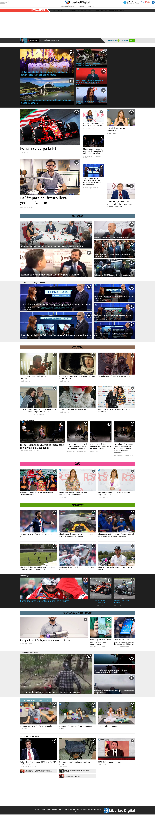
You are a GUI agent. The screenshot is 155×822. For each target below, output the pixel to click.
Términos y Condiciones (54, 809)
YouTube (148, 2)
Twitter (143, 2)
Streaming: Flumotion (90, 811)
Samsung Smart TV (81, 6)
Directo (133, 2)
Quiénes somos (40, 809)
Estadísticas (74, 809)
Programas (64, 6)
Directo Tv (91, 6)
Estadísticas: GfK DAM (81, 811)
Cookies (67, 809)
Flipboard (146, 2)
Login (153, 2)
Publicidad (83, 809)
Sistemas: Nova (98, 811)
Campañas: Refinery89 (72, 811)
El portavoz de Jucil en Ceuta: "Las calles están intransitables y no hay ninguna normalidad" (88, 10)
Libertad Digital (77, 2)
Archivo (71, 6)
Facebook (141, 2)
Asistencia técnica (94, 809)
